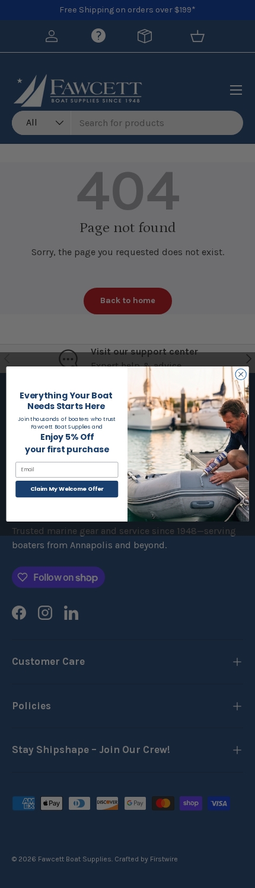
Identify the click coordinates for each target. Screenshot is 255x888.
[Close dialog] (240, 374)
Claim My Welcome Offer (67, 489)
